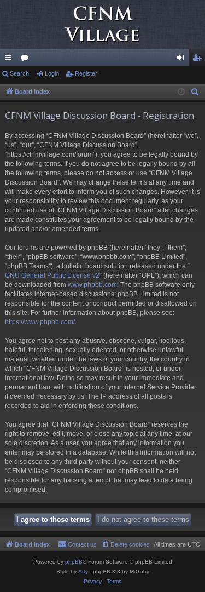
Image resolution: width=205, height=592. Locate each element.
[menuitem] (195, 92)
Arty (83, 571)
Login (52, 73)
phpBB (74, 562)
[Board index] (102, 24)
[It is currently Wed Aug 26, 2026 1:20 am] (181, 92)
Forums (27, 60)
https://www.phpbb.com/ (40, 322)
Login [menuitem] (183, 60)
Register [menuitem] (199, 60)
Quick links (10, 60)
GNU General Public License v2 (52, 275)
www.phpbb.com (92, 285)
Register (86, 73)
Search (19, 73)
